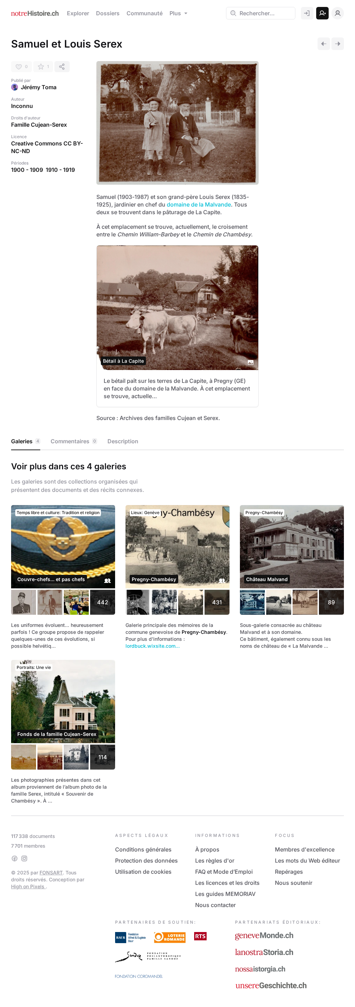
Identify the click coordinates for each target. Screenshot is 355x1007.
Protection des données (146, 860)
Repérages (289, 871)
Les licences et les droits (227, 882)
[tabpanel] (177, 631)
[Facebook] (14, 858)
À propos (207, 849)
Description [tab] (122, 441)
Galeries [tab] (25, 441)
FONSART (51, 872)
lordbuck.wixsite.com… (152, 646)
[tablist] (177, 441)
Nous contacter (215, 904)
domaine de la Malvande (199, 204)
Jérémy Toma (39, 87)
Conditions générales (143, 849)
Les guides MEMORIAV (225, 893)
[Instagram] (24, 858)
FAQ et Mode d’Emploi (224, 871)
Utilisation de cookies (143, 871)
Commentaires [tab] (73, 441)
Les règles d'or (214, 860)
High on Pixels (28, 886)
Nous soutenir (293, 882)
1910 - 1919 (60, 169)
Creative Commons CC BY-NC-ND (47, 147)
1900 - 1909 (27, 169)
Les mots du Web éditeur (307, 860)
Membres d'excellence (305, 849)
